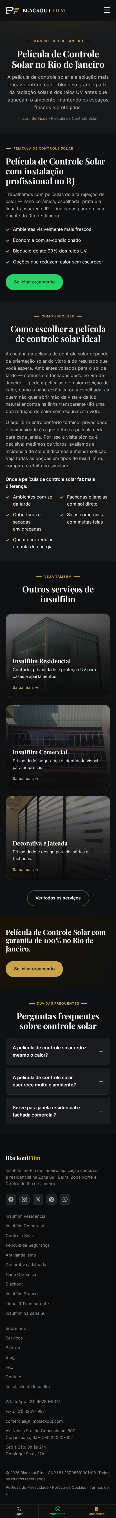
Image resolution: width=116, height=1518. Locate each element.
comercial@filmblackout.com (34, 1421)
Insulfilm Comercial (25, 1225)
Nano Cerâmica (21, 1274)
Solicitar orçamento (34, 282)
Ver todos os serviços (58, 898)
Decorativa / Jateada (26, 1264)
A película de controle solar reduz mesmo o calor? (49, 1051)
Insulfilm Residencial (26, 1216)
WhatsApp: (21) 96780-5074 (33, 1401)
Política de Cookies (69, 1487)
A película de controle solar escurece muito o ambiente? (44, 1081)
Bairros (13, 1347)
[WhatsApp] (65, 1199)
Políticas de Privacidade (27, 1487)
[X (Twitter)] (38, 1199)
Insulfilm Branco (22, 1293)
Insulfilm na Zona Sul (26, 1313)
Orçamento (96, 1514)
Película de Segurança (28, 1245)
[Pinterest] (51, 1199)
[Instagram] (24, 1199)
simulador (60, 465)
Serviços (39, 118)
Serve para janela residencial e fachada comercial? (46, 1111)
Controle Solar (20, 1235)
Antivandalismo (21, 1255)
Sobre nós (16, 1328)
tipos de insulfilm (79, 458)
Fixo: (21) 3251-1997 (25, 1411)
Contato (13, 1376)
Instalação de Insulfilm (28, 1386)
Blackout (14, 1284)
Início (23, 118)
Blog (10, 1357)
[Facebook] (11, 1199)
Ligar (19, 1514)
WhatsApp (58, 1514)
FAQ (10, 1367)
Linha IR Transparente (27, 1303)
